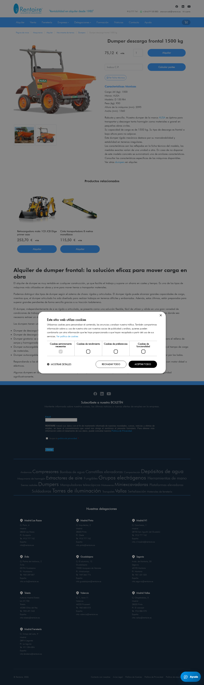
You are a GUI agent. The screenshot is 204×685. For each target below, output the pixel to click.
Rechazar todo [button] (111, 364)
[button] (59, 364)
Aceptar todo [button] (143, 364)
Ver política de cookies (67, 336)
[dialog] (102, 342)
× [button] (160, 315)
